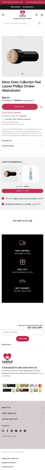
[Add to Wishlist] (41, 107)
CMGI (8, 452)
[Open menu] (6, 14)
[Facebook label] (7, 431)
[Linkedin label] (25, 431)
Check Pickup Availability (11, 112)
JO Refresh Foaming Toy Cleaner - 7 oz (20, 204)
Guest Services (9, 413)
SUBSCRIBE (22, 339)
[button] (22, 100)
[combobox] (22, 23)
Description (6, 141)
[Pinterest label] (11, 431)
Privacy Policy (6, 344)
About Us (6, 408)
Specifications (8, 146)
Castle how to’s (9, 419)
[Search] (39, 23)
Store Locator (7, 467)
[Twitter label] (20, 431)
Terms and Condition (10, 458)
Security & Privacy (9, 462)
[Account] (36, 14)
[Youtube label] (16, 431)
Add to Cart (20, 107)
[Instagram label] (3, 431)
